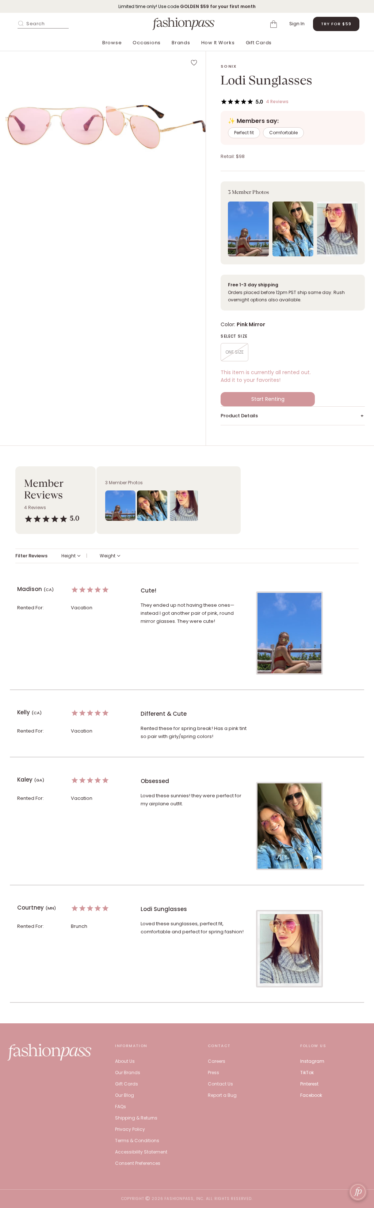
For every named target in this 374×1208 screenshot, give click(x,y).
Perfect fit (244, 132)
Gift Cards (259, 42)
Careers (216, 1061)
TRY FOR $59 (336, 24)
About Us (125, 1061)
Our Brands (127, 1072)
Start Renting (268, 399)
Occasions (147, 42)
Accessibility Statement (141, 1152)
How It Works (218, 42)
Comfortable (283, 132)
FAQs (120, 1106)
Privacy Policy (130, 1129)
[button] (55, 126)
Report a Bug (222, 1095)
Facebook (311, 1095)
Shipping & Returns (136, 1118)
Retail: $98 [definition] (233, 156)
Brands (181, 42)
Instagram (312, 1061)
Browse (112, 42)
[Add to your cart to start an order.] (275, 23)
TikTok (307, 1072)
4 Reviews (277, 101)
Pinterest (309, 1084)
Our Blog (124, 1095)
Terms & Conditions (137, 1140)
